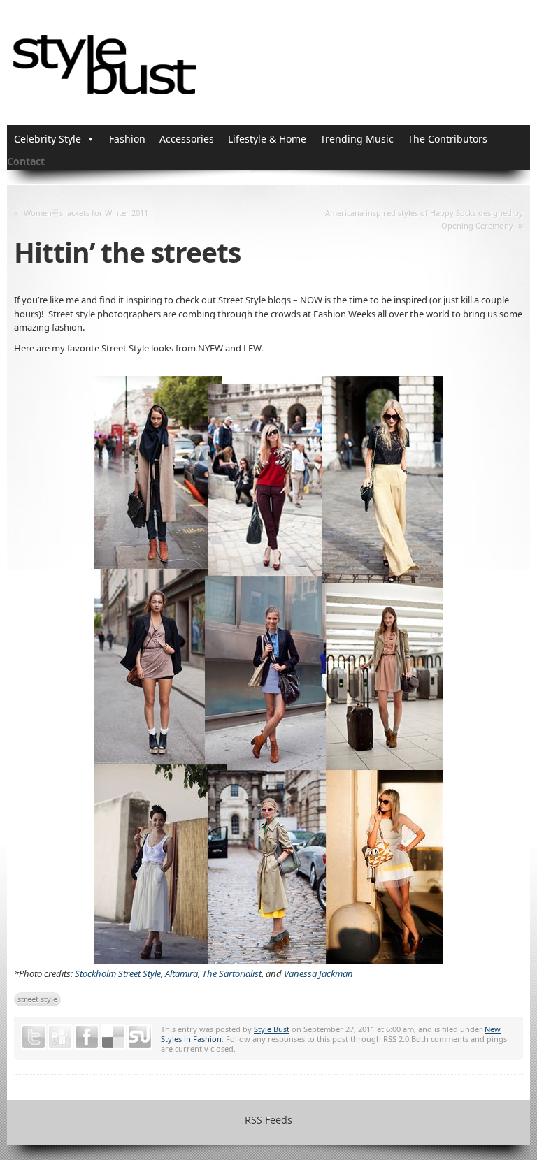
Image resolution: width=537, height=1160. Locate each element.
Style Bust (271, 1029)
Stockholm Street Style (118, 973)
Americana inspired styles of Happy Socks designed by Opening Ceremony (424, 219)
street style (37, 999)
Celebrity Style (47, 138)
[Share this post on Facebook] (87, 1037)
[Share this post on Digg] (60, 1037)
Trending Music (357, 138)
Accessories (186, 138)
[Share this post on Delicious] (113, 1037)
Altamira (181, 973)
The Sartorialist (232, 973)
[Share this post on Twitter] (33, 1037)
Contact (26, 161)
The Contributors (447, 138)
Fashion (127, 138)
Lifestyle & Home (267, 138)
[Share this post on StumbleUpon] (140, 1037)
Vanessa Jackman (318, 973)
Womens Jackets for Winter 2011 (86, 213)
